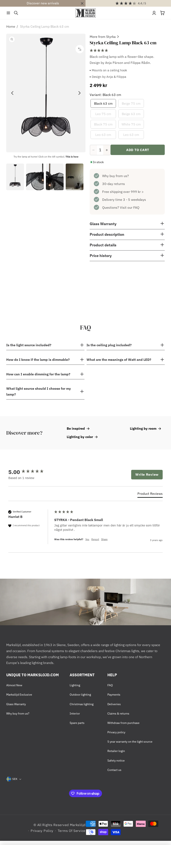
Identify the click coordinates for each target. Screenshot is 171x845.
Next (79, 93)
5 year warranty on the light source (129, 741)
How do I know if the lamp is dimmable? (38, 359)
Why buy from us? (115, 176)
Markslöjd (78, 825)
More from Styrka (103, 37)
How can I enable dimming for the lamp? (38, 374)
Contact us (114, 770)
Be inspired (76, 428)
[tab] (150, 494)
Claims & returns (118, 713)
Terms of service (72, 831)
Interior (75, 713)
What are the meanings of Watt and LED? (119, 359)
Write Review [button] (146, 474)
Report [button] (95, 539)
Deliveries (114, 704)
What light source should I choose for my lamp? (38, 391)
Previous (12, 93)
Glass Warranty (16, 704)
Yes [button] (87, 539)
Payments (113, 694)
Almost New (14, 685)
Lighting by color (80, 437)
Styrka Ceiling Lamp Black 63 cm (44, 26)
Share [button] (104, 539)
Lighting (75, 685)
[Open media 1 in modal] (46, 93)
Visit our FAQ (129, 207)
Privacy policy (116, 732)
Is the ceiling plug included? (109, 345)
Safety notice (116, 760)
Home (10, 26)
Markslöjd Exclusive (19, 694)
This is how (71, 156)
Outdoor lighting (80, 694)
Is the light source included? (28, 345)
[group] (30, 472)
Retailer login (116, 751)
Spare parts (77, 723)
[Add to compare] (79, 49)
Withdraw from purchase (123, 723)
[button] (8, 12)
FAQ (110, 685)
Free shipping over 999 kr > (123, 192)
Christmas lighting (81, 704)
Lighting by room (143, 428)
